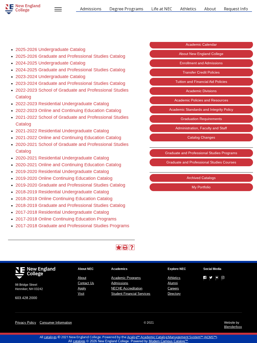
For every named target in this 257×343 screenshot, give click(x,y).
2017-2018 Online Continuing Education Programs (66, 218)
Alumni (173, 283)
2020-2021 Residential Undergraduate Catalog (62, 157)
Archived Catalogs (201, 178)
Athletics (174, 278)
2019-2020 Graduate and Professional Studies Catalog (70, 185)
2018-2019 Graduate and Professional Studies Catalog (70, 205)
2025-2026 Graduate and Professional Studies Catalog (70, 56)
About (82, 278)
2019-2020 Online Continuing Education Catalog (64, 178)
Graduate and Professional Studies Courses (201, 162)
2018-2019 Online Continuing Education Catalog (64, 198)
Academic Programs (126, 278)
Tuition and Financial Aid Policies (201, 82)
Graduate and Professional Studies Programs (201, 153)
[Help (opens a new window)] (132, 247)
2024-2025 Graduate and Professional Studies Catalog (70, 69)
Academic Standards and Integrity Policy (201, 109)
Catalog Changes (201, 137)
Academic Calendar (201, 44)
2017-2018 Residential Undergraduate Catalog (62, 212)
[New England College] (22, 9)
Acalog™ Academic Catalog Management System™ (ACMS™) (172, 337)
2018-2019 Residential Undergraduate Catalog (62, 191)
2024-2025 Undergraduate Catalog (50, 63)
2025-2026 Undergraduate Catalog (50, 49)
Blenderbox (233, 327)
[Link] (204, 277)
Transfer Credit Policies (201, 72)
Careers (173, 288)
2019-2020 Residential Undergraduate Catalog (62, 171)
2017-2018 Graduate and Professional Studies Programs (72, 225)
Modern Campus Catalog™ (168, 341)
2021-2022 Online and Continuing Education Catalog (68, 137)
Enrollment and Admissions (201, 63)
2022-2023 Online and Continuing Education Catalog (68, 110)
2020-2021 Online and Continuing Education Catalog (68, 164)
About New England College (201, 54)
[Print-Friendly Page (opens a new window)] (125, 247)
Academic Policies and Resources (201, 100)
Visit (81, 294)
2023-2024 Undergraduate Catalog (50, 76)
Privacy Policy (25, 322)
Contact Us (86, 283)
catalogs (50, 337)
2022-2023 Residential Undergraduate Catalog (62, 103)
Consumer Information (56, 322)
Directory (174, 294)
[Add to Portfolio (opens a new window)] (118, 247)
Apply (82, 288)
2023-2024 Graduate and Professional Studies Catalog (70, 83)
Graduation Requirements (201, 119)
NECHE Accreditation (126, 288)
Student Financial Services (130, 294)
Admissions (119, 283)
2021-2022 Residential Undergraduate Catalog (62, 130)
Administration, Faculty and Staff (201, 128)
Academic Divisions (201, 91)
